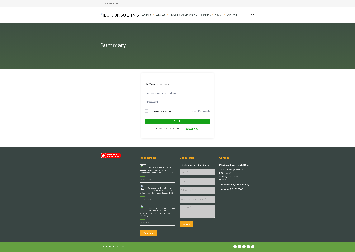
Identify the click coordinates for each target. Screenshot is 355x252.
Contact (232, 15)
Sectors (147, 15)
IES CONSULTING (116, 246)
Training (206, 15)
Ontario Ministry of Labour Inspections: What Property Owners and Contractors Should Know (156, 170)
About (219, 15)
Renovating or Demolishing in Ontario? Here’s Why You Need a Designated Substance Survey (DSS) (157, 190)
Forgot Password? (200, 111)
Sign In (177, 121)
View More (148, 233)
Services (161, 15)
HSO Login (249, 14)
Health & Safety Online (183, 15)
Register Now (191, 128)
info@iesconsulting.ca (240, 184)
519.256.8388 (111, 3)
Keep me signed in (160, 111)
